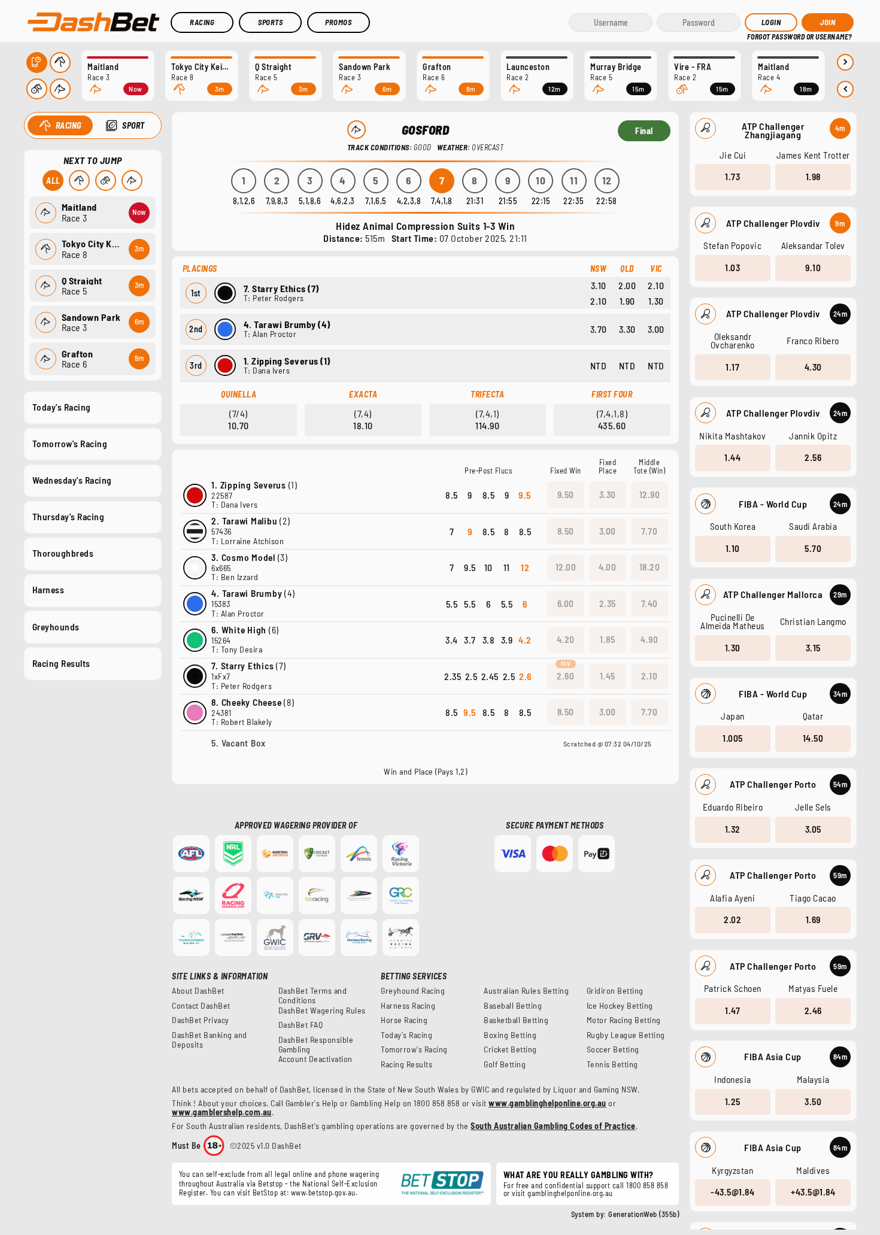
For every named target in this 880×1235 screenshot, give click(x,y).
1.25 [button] (733, 1101)
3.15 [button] (813, 647)
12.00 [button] (566, 567)
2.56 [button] (813, 457)
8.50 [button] (565, 531)
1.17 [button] (732, 367)
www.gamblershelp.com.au (222, 1112)
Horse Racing (404, 1020)
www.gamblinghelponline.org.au (547, 1103)
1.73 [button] (732, 176)
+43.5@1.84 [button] (813, 1192)
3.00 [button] (607, 531)
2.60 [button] (565, 675)
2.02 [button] (732, 919)
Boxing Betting (510, 1035)
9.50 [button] (565, 494)
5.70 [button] (813, 548)
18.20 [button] (649, 567)
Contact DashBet (201, 1006)
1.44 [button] (732, 457)
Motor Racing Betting (624, 1020)
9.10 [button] (813, 267)
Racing (202, 22)
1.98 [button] (813, 176)
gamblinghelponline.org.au (570, 1193)
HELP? (755, 36)
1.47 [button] (732, 1010)
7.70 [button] (649, 531)
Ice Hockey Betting (620, 1006)
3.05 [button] (813, 829)
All (53, 180)
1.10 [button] (733, 548)
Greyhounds (56, 626)
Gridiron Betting (615, 991)
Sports (270, 22)
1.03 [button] (732, 267)
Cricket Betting (510, 1049)
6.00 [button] (565, 603)
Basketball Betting (516, 1020)
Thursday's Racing (68, 516)
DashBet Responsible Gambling (316, 1044)
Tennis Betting (612, 1064)
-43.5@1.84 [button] (732, 1192)
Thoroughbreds (63, 553)
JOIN (827, 22)
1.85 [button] (607, 639)
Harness (48, 589)
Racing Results (61, 663)
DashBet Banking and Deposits (209, 1039)
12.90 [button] (649, 494)
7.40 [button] (649, 603)
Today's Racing (61, 407)
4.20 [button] (566, 639)
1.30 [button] (733, 647)
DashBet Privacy (200, 1020)
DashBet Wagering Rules (322, 1010)
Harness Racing (408, 1006)
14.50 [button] (813, 738)
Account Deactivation (315, 1059)
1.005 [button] (733, 738)
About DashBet (198, 991)
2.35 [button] (607, 603)
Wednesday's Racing (72, 480)
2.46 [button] (813, 1010)
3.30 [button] (607, 494)
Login (771, 22)
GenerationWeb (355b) (643, 1214)
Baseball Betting (513, 1006)
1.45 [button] (607, 675)
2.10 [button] (649, 675)
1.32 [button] (733, 829)
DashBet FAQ (300, 1025)
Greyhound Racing (413, 991)
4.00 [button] (607, 567)
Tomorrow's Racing (70, 443)
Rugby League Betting (626, 1035)
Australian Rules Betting (526, 991)
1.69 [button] (813, 919)
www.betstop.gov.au (323, 1192)
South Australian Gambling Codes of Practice (553, 1126)
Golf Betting (505, 1064)
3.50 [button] (813, 1101)
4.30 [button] (813, 367)
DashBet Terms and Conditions (312, 995)
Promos (338, 22)
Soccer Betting (613, 1049)
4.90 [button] (649, 639)
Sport (133, 125)
